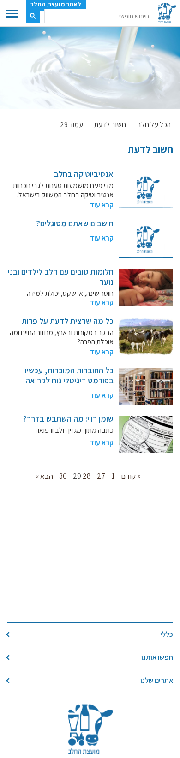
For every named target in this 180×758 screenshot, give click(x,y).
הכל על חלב (154, 125)
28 (87, 476)
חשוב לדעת (110, 125)
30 (63, 476)
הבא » (44, 476)
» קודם (130, 476)
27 (101, 476)
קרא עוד (102, 205)
